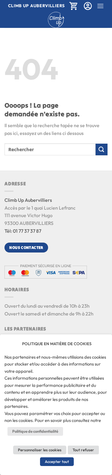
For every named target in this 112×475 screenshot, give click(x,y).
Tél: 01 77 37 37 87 (22, 231)
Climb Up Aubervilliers (28, 200)
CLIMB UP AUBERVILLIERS (36, 5)
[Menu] (100, 6)
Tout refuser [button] (83, 449)
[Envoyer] (102, 149)
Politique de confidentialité (35, 431)
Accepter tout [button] (57, 461)
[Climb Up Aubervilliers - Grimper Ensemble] (56, 20)
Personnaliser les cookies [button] (40, 449)
